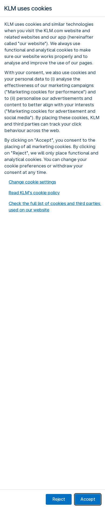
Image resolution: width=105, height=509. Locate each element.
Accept (87, 499)
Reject (58, 499)
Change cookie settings (32, 182)
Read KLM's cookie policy (34, 192)
